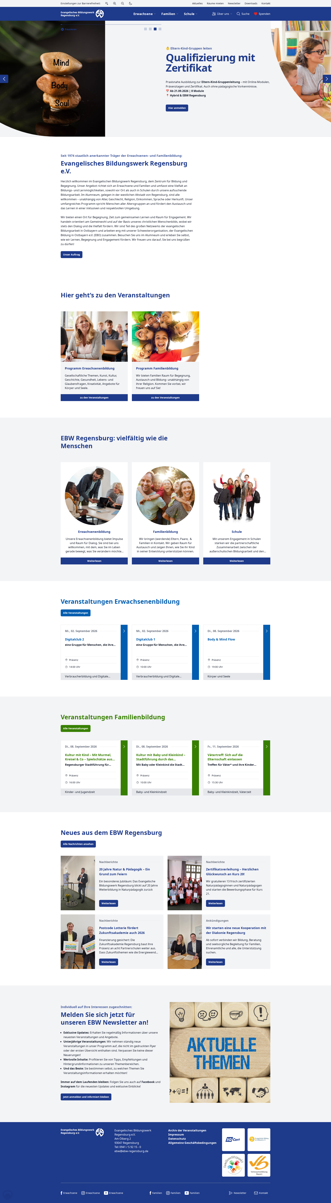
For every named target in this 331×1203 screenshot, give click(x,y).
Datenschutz (177, 1139)
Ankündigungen (217, 921)
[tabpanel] (165, 79)
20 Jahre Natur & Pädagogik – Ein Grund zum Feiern (124, 871)
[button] (7, 1195)
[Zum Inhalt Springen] (106, 3)
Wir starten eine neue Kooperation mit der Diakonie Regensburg (236, 930)
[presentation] (145, 29)
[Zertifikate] (246, 1152)
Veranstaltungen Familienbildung (113, 717)
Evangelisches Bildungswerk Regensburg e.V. (124, 167)
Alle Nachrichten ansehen (78, 844)
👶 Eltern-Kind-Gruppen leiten (84, 48)
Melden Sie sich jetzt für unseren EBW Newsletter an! (104, 1018)
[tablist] (152, 29)
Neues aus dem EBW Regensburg (111, 832)
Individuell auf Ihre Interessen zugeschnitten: (96, 1007)
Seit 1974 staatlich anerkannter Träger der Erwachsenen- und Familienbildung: (121, 156)
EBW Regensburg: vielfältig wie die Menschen (114, 442)
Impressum (176, 1134)
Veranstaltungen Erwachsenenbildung (120, 601)
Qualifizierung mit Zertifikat (105, 62)
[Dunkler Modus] (130, 3)
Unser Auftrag (71, 254)
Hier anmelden (72, 108)
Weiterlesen (94, 561)
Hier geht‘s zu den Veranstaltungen (115, 295)
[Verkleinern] (122, 3)
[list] (192, 1136)
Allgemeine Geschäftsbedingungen (192, 1143)
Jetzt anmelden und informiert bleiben (86, 1096)
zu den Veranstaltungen (94, 397)
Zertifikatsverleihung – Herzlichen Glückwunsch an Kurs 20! (232, 871)
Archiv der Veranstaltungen (187, 1130)
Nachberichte (108, 862)
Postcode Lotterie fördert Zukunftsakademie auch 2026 (122, 930)
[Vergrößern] (114, 3)
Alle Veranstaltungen (75, 612)
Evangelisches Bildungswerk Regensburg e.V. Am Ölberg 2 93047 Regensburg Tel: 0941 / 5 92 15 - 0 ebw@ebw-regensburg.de (132, 1140)
